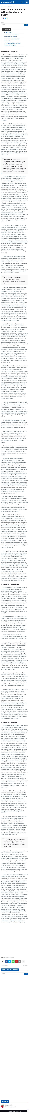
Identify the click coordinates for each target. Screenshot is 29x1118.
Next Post (25, 965)
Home (2, 6)
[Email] (19, 961)
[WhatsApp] (7, 18)
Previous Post (5, 965)
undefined (10, 32)
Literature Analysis (7, 2)
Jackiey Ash (8, 1105)
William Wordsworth (9, 6)
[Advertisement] (14, 940)
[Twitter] (5, 18)
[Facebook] (3, 18)
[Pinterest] (16, 961)
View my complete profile (10, 1106)
